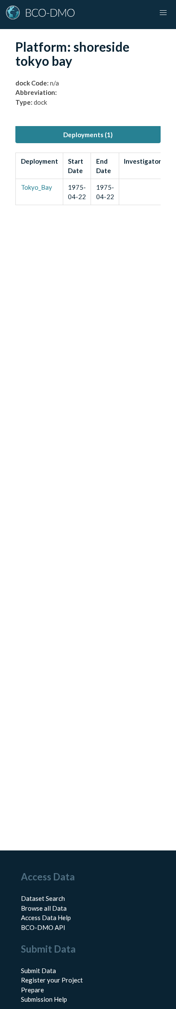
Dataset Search (43, 898)
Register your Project (52, 980)
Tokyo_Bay (36, 187)
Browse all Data (44, 908)
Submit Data (38, 970)
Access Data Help (46, 917)
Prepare (32, 990)
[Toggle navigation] (163, 13)
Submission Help (44, 999)
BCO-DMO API (43, 927)
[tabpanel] (88, 179)
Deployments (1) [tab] (88, 134)
